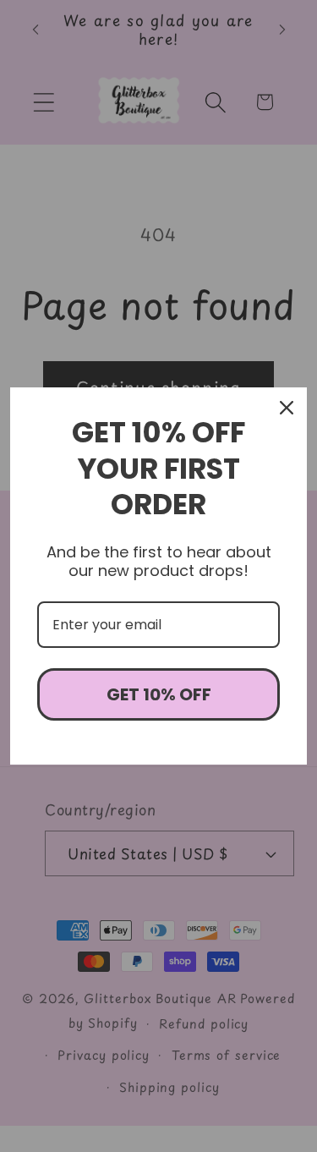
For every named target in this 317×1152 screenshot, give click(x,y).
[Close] (286, 407)
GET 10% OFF (159, 694)
